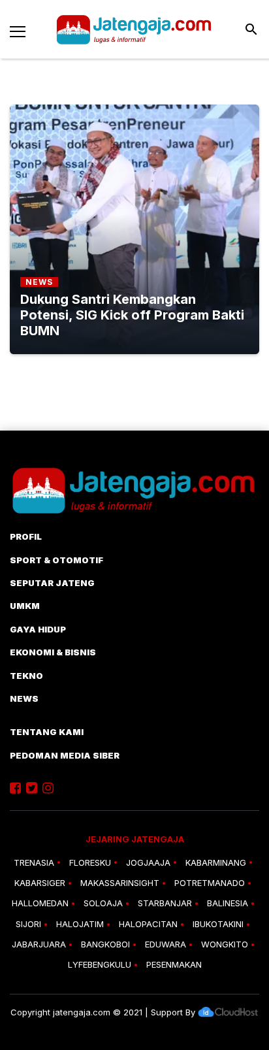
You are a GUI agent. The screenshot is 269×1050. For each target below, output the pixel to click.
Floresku (90, 862)
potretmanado (209, 883)
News (24, 698)
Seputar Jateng (52, 583)
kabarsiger (39, 883)
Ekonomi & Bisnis (53, 652)
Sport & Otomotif (56, 560)
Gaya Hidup (38, 629)
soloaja (103, 903)
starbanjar (165, 903)
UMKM (25, 605)
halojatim (80, 924)
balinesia (227, 903)
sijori (28, 924)
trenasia (34, 862)
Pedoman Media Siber (64, 755)
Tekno (26, 675)
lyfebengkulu (99, 964)
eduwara (165, 944)
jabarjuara (39, 944)
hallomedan (40, 903)
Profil (26, 536)
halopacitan (148, 924)
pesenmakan (174, 964)
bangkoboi (105, 944)
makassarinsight (119, 883)
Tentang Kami (47, 732)
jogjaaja (148, 862)
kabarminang (215, 862)
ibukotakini (218, 924)
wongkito (224, 944)
